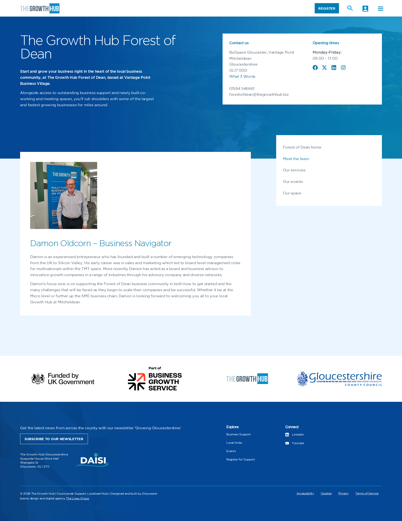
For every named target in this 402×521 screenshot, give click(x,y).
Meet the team (296, 159)
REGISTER (326, 8)
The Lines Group (77, 498)
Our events (293, 182)
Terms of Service (367, 493)
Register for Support (240, 459)
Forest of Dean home (302, 147)
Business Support (238, 434)
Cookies (326, 493)
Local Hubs (234, 442)
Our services (294, 170)
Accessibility (305, 493)
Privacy (343, 493)
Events (231, 451)
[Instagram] (343, 67)
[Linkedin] (333, 67)
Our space (292, 193)
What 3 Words (242, 76)
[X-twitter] (324, 67)
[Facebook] (315, 67)
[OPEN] (380, 8)
